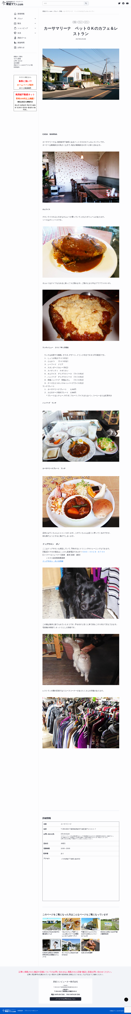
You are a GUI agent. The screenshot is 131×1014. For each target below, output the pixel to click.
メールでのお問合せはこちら (65, 999)
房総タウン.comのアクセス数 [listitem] (23, 65)
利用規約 (20, 1010)
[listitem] (119, 3)
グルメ (80, 22)
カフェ (86, 22)
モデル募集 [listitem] (17, 58)
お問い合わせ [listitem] (18, 61)
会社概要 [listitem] (16, 63)
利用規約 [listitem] (16, 67)
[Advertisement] (80, 116)
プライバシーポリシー (31, 1010)
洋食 (74, 22)
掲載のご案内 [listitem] (18, 56)
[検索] (86, 3)
